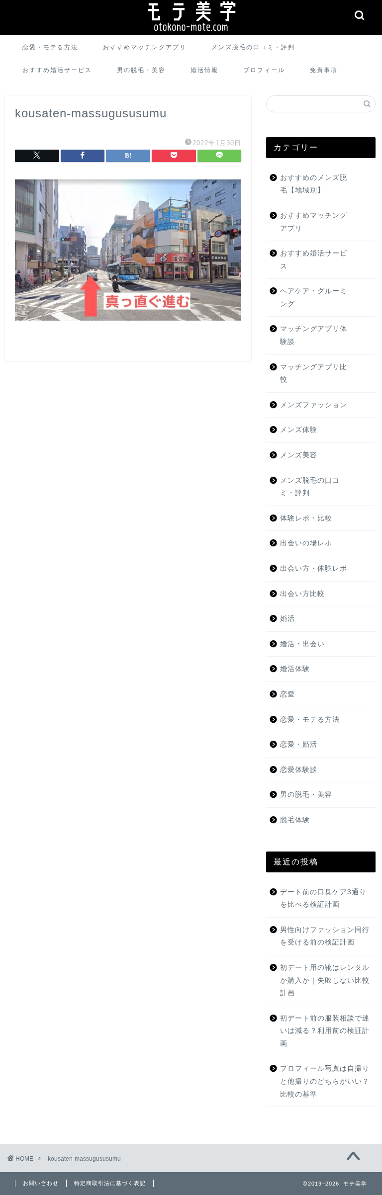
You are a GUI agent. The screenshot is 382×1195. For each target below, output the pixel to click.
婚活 (287, 618)
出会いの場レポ (306, 543)
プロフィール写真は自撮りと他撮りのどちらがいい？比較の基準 (325, 1081)
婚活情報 (204, 70)
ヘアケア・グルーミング (313, 297)
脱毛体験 (295, 820)
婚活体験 (295, 669)
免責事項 (324, 70)
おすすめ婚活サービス (57, 70)
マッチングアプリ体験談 (313, 335)
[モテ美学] (191, 33)
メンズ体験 (298, 429)
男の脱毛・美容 (141, 70)
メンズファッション (313, 405)
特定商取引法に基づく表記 (110, 1183)
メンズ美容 (298, 455)
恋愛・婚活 (298, 744)
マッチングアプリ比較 (313, 373)
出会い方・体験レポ (313, 568)
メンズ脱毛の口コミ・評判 (253, 47)
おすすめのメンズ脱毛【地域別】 (313, 184)
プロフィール (264, 70)
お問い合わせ (41, 1183)
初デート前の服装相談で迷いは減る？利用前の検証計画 (325, 1031)
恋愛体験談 (298, 769)
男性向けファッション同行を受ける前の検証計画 (325, 936)
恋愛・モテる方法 (50, 47)
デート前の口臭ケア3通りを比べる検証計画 (323, 898)
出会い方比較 (302, 594)
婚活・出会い (302, 644)
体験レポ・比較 (306, 518)
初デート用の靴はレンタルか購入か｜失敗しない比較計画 (325, 980)
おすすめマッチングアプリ (145, 47)
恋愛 (287, 694)
